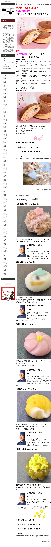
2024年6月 (4, 109)
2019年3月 (4, 195)
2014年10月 (5, 266)
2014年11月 (5, 265)
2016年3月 (4, 243)
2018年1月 (4, 213)
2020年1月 (4, 182)
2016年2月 (4, 244)
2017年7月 (4, 221)
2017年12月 (5, 214)
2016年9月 (4, 235)
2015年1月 (4, 262)
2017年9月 (4, 218)
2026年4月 (4, 79)
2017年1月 (4, 229)
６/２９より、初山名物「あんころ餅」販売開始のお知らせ (8, 45)
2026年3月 (4, 81)
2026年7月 (4, 75)
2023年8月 (4, 123)
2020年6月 (4, 175)
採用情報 (4, 64)
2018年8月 (4, 205)
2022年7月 (4, 141)
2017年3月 (4, 227)
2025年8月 (4, 90)
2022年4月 (4, 145)
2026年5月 (4, 78)
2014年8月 (4, 269)
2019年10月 (5, 186)
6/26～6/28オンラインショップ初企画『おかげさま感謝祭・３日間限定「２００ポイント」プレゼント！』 (8, 35)
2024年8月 (4, 107)
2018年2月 (4, 212)
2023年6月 (4, 126)
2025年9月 (4, 89)
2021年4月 (4, 161)
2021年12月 (5, 150)
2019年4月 (4, 194)
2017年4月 (4, 225)
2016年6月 (4, 239)
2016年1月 (4, 246)
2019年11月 (5, 184)
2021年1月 (4, 165)
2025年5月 (4, 94)
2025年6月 (4, 93)
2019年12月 (5, 183)
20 (11, 13)
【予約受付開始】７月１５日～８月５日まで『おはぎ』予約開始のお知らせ (8, 26)
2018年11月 (5, 201)
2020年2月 (4, 180)
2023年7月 (4, 124)
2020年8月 (4, 172)
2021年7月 (4, 157)
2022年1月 (4, 149)
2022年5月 (4, 143)
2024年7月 (4, 108)
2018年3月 (4, 210)
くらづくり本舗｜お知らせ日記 (6, 1)
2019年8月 (4, 188)
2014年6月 (4, 272)
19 (9, 13)
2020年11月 (5, 168)
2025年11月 (5, 86)
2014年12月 (5, 263)
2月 (15, 1)
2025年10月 (5, 88)
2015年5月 (4, 257)
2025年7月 (4, 92)
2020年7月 (4, 173)
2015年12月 (5, 247)
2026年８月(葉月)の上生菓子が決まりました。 (8, 23)
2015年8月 (4, 252)
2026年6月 (4, 77)
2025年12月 (5, 85)
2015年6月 (4, 255)
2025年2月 (4, 98)
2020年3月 (4, 179)
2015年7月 (4, 254)
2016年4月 (4, 242)
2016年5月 (4, 240)
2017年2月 (4, 228)
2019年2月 (4, 197)
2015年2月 (4, 261)
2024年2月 (4, 115)
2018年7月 (4, 206)
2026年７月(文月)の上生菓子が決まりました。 (8, 31)
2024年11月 (5, 103)
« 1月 (3, 16)
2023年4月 (4, 128)
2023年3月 (4, 130)
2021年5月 (4, 160)
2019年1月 (4, 198)
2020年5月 (4, 176)
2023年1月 (4, 133)
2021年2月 (4, 164)
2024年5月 (4, 111)
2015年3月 (4, 259)
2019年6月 (4, 191)
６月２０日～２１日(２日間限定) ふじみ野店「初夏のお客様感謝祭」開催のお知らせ (8, 38)
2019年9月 (4, 187)
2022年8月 (4, 139)
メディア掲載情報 (6, 66)
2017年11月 (5, 216)
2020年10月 (5, 169)
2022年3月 (4, 146)
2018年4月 (4, 209)
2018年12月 (5, 199)
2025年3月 (4, 97)
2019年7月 (4, 190)
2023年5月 (4, 127)
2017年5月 (4, 224)
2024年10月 (5, 104)
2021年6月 (4, 158)
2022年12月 (5, 134)
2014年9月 (4, 267)
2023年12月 (5, 118)
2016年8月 (4, 236)
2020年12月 (5, 167)
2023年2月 (4, 131)
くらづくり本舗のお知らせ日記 (8, 62)
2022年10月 (5, 137)
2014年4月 (4, 274)
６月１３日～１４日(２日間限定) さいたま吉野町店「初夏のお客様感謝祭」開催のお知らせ (8, 50)
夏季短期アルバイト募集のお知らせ (8, 29)
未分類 (4, 58)
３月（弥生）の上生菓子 (22, 195)
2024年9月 (4, 105)
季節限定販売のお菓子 (7, 68)
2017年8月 (4, 220)
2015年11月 (5, 248)
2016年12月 (5, 231)
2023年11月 (5, 119)
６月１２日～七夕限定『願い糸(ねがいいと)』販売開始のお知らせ (8, 47)
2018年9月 (4, 203)
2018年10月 (5, 202)
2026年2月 (4, 82)
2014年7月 (4, 270)
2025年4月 (4, 96)
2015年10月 (5, 250)
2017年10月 (5, 217)
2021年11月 (5, 152)
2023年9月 (4, 122)
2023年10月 (5, 120)
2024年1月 (4, 116)
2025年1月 (4, 100)
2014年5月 (4, 273)
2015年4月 (4, 258)
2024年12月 (5, 101)
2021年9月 (4, 154)
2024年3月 (4, 113)
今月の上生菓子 (5, 60)
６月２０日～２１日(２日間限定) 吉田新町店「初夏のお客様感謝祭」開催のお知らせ (8, 41)
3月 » (13, 16)
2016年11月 (5, 232)
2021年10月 (5, 153)
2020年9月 (4, 171)
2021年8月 (4, 156)
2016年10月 (5, 233)
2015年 (13, 1)
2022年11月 (5, 135)
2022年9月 (4, 138)
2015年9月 (4, 251)
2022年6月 (4, 142)
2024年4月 (4, 112)
